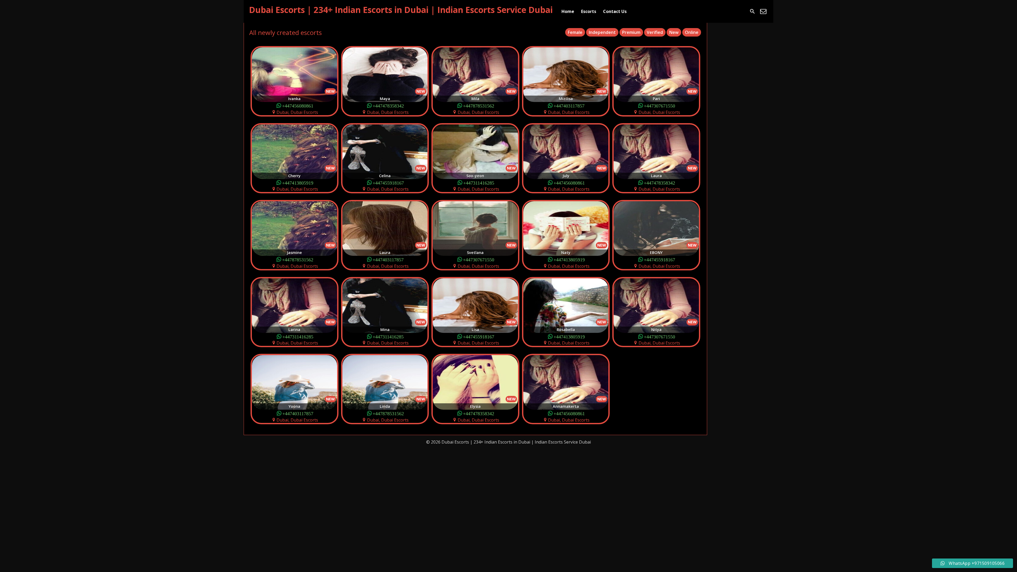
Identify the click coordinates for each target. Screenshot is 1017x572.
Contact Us (615, 11)
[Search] (752, 11)
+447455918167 (388, 182)
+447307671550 (659, 105)
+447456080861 (297, 105)
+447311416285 (478, 182)
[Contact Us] (763, 11)
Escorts (588, 11)
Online (691, 32)
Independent (602, 32)
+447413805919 (297, 182)
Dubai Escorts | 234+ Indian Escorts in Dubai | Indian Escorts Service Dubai (401, 9)
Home (567, 11)
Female (575, 32)
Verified (655, 32)
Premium (631, 32)
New (674, 32)
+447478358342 (388, 105)
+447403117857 (569, 105)
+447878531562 (478, 105)
